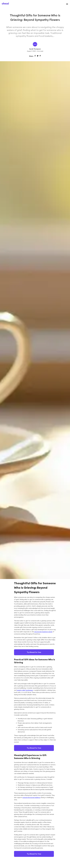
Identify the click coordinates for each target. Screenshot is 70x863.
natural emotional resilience (31, 797)
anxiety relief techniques (25, 690)
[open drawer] (66, 4)
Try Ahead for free (34, 652)
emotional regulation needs (43, 632)
